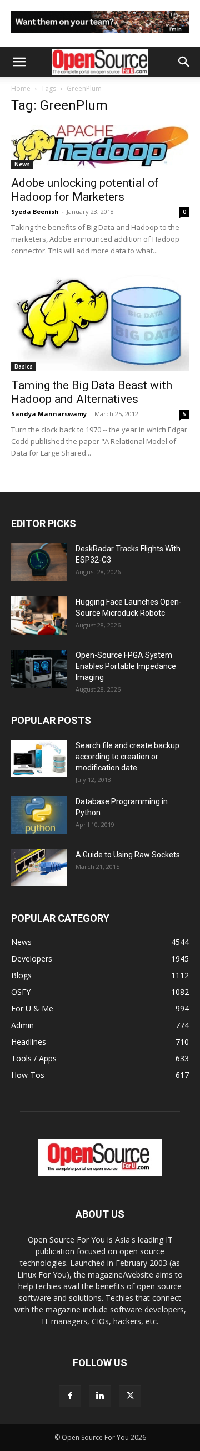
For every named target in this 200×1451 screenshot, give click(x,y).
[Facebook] (70, 1396)
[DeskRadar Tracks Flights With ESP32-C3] (39, 562)
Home (21, 88)
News (22, 164)
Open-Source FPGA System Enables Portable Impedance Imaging (126, 666)
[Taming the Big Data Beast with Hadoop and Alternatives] (100, 322)
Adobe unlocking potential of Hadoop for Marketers (85, 189)
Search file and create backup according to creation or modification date (127, 756)
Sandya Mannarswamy (49, 414)
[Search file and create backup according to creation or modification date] (39, 758)
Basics (23, 366)
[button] (19, 62)
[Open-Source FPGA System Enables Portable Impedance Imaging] (39, 669)
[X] (130, 1396)
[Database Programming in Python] (39, 815)
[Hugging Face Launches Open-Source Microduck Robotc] (39, 615)
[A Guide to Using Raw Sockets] (39, 867)
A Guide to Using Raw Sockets (128, 854)
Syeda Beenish (35, 211)
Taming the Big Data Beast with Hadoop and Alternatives (91, 392)
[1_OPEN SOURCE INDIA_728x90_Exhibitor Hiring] (100, 35)
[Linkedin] (100, 1396)
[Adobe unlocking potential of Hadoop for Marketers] (100, 147)
